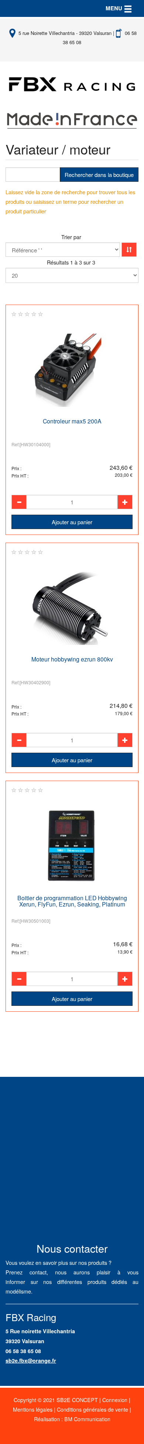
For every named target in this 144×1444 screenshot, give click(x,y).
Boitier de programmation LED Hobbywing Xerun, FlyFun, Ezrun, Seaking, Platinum (72, 901)
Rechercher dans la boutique (99, 174)
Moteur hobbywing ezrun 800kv (72, 659)
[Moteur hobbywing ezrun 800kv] (72, 608)
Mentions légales (32, 1409)
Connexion (114, 1400)
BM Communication (87, 1419)
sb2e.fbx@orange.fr (31, 1360)
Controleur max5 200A (72, 421)
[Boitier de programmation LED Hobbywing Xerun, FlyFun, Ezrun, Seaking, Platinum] (72, 847)
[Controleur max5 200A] (72, 370)
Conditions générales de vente (92, 1409)
